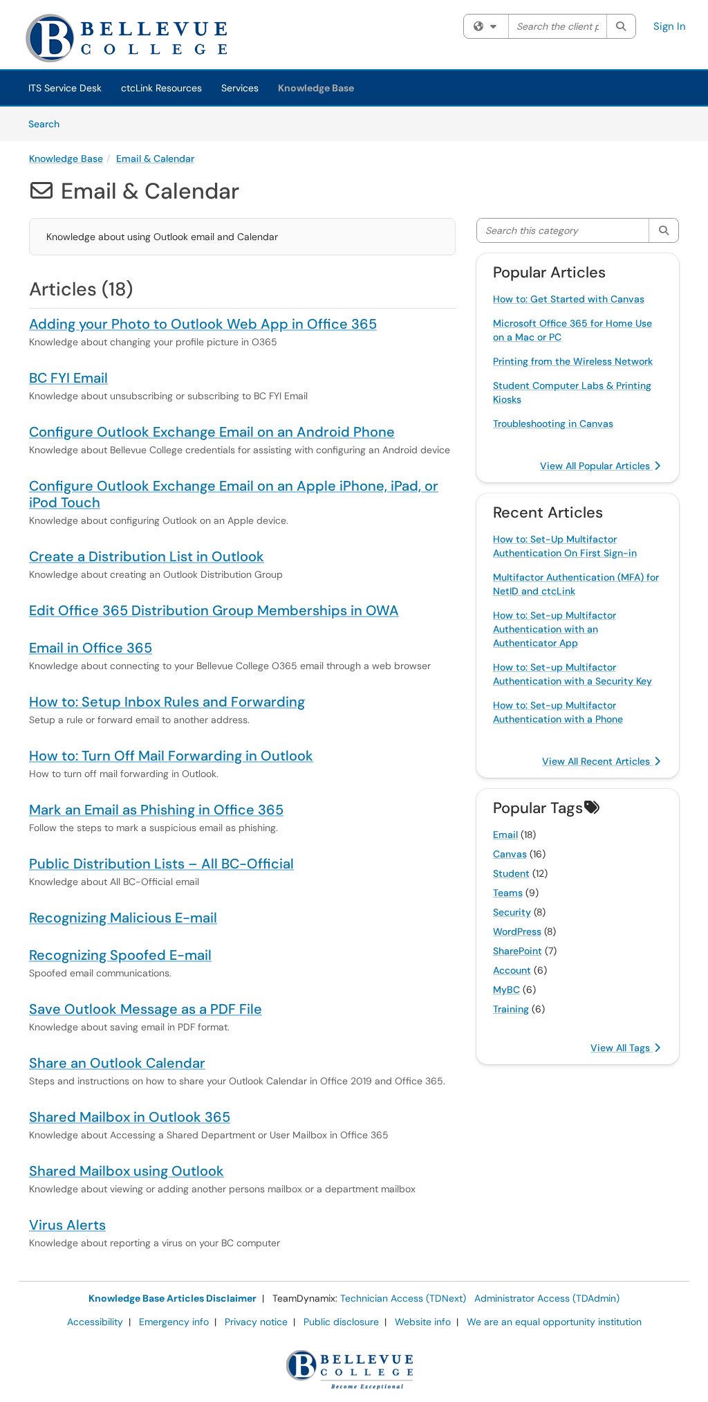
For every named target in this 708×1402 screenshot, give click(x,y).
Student (511, 873)
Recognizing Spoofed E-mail (120, 955)
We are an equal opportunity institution (554, 1321)
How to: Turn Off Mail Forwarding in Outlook (171, 756)
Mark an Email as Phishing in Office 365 (156, 810)
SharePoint (517, 951)
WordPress (517, 931)
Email (505, 834)
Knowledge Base (316, 88)
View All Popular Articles (596, 465)
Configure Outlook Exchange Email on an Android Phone (212, 432)
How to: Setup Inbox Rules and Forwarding (167, 702)
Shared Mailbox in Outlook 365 (129, 1117)
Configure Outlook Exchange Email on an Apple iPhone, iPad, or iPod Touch (233, 494)
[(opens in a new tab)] (153, 38)
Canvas (510, 854)
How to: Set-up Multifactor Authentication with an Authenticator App (554, 629)
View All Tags (621, 1047)
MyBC (506, 989)
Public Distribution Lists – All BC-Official (161, 864)
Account (512, 970)
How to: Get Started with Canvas (568, 299)
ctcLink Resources (161, 88)
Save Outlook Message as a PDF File (145, 1009)
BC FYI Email (68, 378)
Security (512, 912)
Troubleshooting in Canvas (553, 423)
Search (48, 123)
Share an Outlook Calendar (117, 1063)
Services (240, 88)
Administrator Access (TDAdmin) (547, 1298)
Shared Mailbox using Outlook (126, 1171)
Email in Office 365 (90, 648)
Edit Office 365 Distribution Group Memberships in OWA (214, 610)
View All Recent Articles (597, 761)
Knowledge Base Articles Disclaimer (172, 1298)
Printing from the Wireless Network (573, 361)
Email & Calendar (155, 158)
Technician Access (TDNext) (403, 1298)
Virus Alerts (67, 1225)
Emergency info (174, 1321)
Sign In (669, 26)
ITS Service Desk (65, 88)
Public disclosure (341, 1321)
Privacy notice (256, 1321)
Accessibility (95, 1321)
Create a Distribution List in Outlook (146, 556)
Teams (508, 892)
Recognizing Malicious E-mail (123, 918)
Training (511, 1009)
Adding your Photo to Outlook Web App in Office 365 (203, 324)
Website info (423, 1321)
